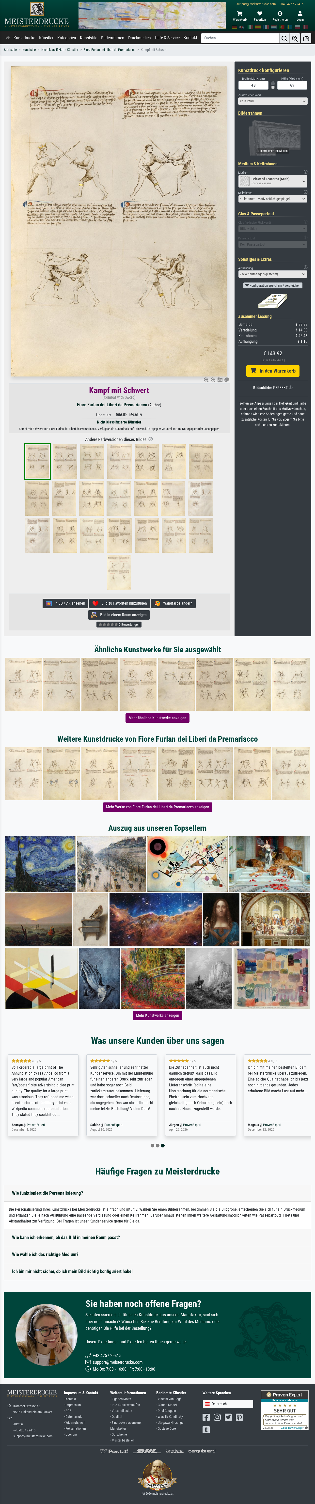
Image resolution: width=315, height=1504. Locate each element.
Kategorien (66, 37)
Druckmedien (139, 37)
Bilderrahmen (112, 37)
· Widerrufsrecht (74, 1423)
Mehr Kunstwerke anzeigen (157, 1015)
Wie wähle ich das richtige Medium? (45, 1254)
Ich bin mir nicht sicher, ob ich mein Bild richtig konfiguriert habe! (72, 1271)
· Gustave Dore (166, 1428)
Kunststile (88, 37)
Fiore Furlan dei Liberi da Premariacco (109, 50)
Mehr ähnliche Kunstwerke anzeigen (157, 718)
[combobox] (273, 101)
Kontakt (190, 37)
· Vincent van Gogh (169, 1399)
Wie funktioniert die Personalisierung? (47, 1193)
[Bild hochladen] (306, 38)
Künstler (46, 37)
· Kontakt (70, 1399)
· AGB (67, 1411)
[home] (8, 38)
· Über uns (71, 1434)
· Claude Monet (166, 1405)
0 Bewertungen (129, 625)
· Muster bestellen (122, 1440)
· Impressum (72, 1405)
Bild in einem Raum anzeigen (122, 614)
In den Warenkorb (276, 371)
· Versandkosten (121, 1411)
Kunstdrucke (24, 37)
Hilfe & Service (167, 37)
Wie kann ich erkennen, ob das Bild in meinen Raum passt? (66, 1237)
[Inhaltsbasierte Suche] (295, 38)
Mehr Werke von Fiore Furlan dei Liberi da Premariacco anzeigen (157, 807)
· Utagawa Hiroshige (170, 1423)
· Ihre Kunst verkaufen (125, 1405)
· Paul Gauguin (166, 1411)
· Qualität (116, 1417)
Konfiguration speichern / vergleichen (274, 285)
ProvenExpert (36, 1125)
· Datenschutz (73, 1417)
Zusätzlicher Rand (249, 95)
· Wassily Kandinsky (169, 1417)
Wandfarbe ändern (176, 603)
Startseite (10, 50)
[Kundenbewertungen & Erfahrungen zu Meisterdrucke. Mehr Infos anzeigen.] (285, 1410)
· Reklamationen (75, 1428)
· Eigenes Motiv (120, 1399)
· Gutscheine (118, 1434)
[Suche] (284, 38)
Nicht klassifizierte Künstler (59, 50)
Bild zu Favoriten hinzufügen (122, 603)
